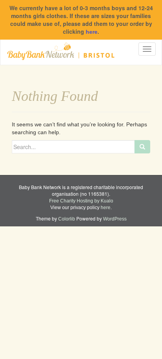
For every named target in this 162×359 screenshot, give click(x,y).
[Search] (142, 146)
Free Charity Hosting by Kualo (81, 201)
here (92, 32)
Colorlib (66, 219)
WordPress (115, 219)
